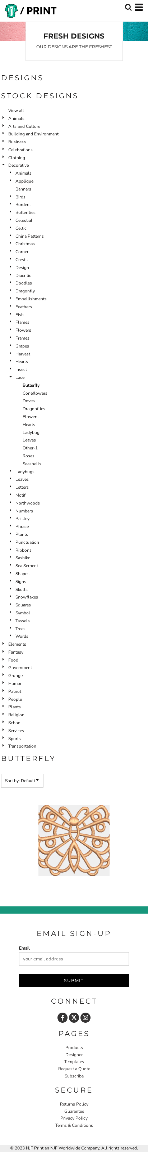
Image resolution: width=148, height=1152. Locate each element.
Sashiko (23, 558)
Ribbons (23, 550)
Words (21, 636)
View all (16, 110)
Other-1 (30, 448)
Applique (24, 181)
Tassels (22, 621)
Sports (14, 738)
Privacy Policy (74, 1118)
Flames (22, 322)
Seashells (32, 464)
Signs (20, 581)
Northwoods (27, 503)
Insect (21, 369)
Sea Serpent (26, 566)
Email (24, 948)
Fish (19, 315)
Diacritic (23, 275)
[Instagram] (85, 1018)
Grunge (15, 675)
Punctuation (27, 542)
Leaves (29, 440)
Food (13, 660)
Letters (22, 487)
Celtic (21, 228)
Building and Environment (33, 134)
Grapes (22, 346)
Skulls (21, 589)
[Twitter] (74, 1018)
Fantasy (15, 652)
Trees (20, 629)
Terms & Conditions (74, 1125)
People (15, 699)
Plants (21, 534)
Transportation (22, 746)
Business (17, 142)
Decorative (18, 165)
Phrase (22, 526)
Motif (20, 495)
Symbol (22, 613)
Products (74, 1047)
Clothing (16, 158)
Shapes (22, 574)
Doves (29, 401)
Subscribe (74, 1076)
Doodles (23, 283)
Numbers (24, 511)
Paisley (22, 518)
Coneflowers (35, 393)
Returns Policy (74, 1104)
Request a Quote (74, 1069)
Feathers (23, 307)
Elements (17, 644)
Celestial (23, 220)
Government (20, 668)
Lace (19, 377)
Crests (21, 260)
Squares (23, 605)
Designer (74, 1055)
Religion (16, 715)
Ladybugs (24, 472)
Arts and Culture (24, 126)
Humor (15, 683)
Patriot (14, 691)
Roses (28, 456)
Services (16, 731)
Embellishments (31, 299)
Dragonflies (34, 409)
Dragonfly (25, 291)
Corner (21, 252)
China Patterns (29, 236)
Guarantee (74, 1111)
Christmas (25, 244)
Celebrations (20, 150)
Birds (20, 197)
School (15, 723)
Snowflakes (26, 597)
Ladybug (31, 432)
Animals (16, 118)
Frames (22, 338)
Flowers (23, 330)
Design (22, 267)
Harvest (22, 354)
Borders (23, 204)
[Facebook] (62, 1018)
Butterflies (25, 212)
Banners (23, 189)
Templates (74, 1061)
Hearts (21, 361)
